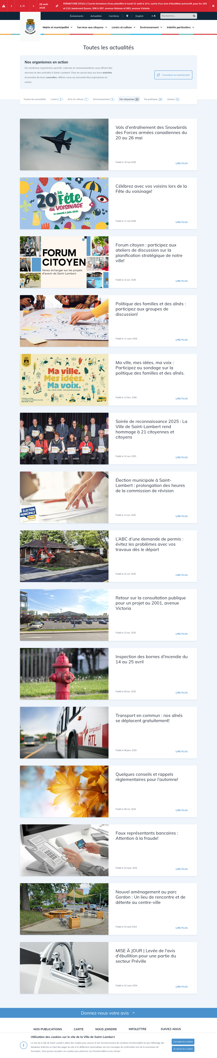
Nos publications (48, 1029)
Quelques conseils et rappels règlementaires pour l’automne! (147, 776)
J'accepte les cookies (183, 1041)
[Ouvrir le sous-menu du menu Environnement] (161, 27)
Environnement (149, 27)
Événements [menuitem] (76, 15)
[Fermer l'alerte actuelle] (213, 6)
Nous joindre (106, 1029)
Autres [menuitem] (173, 99)
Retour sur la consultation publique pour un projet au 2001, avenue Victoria (151, 603)
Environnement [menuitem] (103, 99)
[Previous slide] (11, 6)
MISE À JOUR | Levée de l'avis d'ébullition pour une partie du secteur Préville (146, 956)
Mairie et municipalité (56, 27)
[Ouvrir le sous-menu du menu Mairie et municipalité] (71, 27)
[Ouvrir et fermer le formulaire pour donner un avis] (133, 1012)
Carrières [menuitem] (114, 15)
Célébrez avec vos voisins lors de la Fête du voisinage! (151, 188)
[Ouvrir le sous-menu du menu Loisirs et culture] (134, 27)
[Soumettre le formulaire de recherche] (194, 16)
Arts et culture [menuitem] (77, 99)
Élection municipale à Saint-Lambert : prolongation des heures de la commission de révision (150, 485)
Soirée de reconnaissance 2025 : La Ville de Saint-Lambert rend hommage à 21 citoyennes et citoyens (151, 429)
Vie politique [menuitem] (152, 99)
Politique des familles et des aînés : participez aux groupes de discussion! (151, 309)
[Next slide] (33, 6)
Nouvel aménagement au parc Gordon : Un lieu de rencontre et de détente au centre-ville (150, 897)
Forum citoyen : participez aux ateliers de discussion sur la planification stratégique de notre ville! (149, 252)
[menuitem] (127, 16)
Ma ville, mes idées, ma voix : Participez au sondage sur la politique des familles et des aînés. (150, 368)
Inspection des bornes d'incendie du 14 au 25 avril (152, 659)
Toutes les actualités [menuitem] (34, 99)
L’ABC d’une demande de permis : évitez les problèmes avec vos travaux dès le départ (149, 544)
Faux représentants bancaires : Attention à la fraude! (147, 835)
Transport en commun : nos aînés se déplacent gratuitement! (149, 718)
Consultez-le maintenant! (176, 74)
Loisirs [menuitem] (56, 99)
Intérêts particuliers (179, 27)
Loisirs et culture (122, 27)
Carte (79, 1029)
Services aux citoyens (90, 27)
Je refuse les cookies (183, 1049)
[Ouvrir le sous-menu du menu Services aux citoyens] (106, 27)
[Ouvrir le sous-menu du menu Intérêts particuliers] (193, 27)
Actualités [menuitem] (96, 15)
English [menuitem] (139, 15)
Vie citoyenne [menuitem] (128, 99)
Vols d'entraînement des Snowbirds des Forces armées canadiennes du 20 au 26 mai (151, 132)
